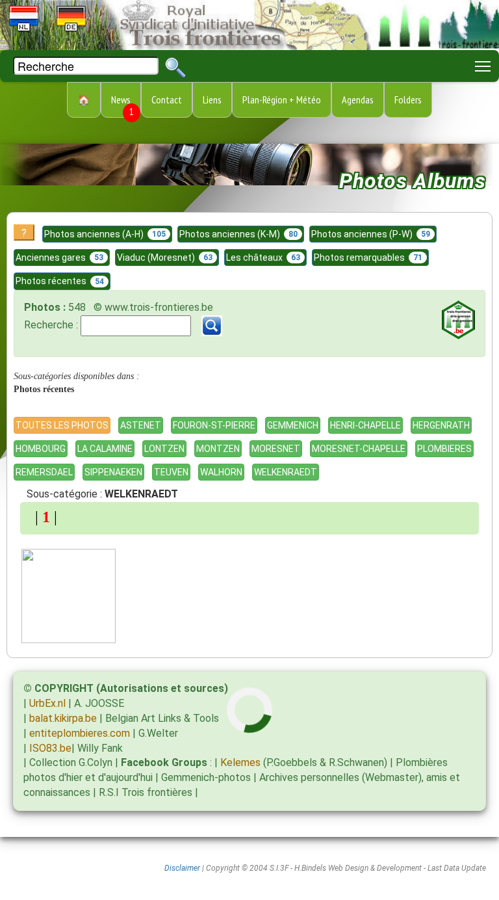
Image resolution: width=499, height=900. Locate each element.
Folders (408, 99)
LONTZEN (164, 448)
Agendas (358, 99)
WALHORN (221, 472)
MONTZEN (218, 448)
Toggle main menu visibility (483, 66)
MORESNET (275, 448)
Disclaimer (182, 868)
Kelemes (240, 762)
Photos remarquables (368, 257)
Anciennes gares (59, 257)
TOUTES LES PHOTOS (62, 425)
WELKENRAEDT (285, 472)
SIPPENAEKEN (113, 472)
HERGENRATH (441, 425)
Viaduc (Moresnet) (164, 257)
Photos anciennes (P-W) (370, 234)
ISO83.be (50, 748)
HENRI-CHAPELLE (365, 425)
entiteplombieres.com (79, 733)
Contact (166, 99)
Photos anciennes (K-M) (238, 234)
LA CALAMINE (105, 448)
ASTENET (140, 425)
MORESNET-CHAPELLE (358, 448)
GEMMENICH (292, 425)
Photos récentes (60, 281)
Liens (212, 99)
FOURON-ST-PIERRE (214, 425)
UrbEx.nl (47, 703)
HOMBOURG (41, 448)
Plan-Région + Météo (281, 99)
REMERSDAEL (44, 472)
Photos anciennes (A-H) (105, 234)
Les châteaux (263, 257)
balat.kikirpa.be (63, 718)
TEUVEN (171, 472)
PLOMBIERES (444, 448)
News (122, 105)
